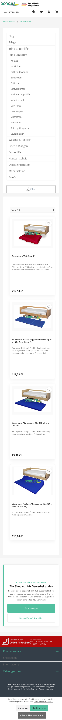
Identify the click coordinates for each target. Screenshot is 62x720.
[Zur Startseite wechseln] (10, 4)
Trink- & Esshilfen (19, 48)
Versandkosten (49, 684)
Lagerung (16, 105)
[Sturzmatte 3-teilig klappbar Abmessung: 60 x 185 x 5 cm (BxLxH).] (32, 316)
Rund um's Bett (18, 55)
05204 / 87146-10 (20, 642)
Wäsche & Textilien (20, 139)
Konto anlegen (31, 608)
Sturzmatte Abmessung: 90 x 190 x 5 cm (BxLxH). (30, 424)
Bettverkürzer (18, 88)
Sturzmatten (17, 133)
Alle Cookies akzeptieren (32, 715)
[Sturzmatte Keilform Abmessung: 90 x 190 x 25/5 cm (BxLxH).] (32, 481)
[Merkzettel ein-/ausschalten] (49, 223)
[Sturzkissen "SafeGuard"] (32, 233)
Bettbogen (16, 77)
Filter (33, 189)
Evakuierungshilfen (21, 94)
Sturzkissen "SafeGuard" (23, 256)
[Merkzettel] (41, 12)
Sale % (12, 177)
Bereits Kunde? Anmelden (31, 618)
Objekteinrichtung (19, 165)
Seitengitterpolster (21, 128)
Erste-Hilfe (15, 152)
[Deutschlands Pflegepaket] (30, 4)
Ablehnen (23, 708)
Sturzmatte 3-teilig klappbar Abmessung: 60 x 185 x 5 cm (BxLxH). (32, 340)
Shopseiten (10, 658)
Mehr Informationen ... (43, 701)
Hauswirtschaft (18, 158)
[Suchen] (34, 12)
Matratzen (16, 116)
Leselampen (17, 111)
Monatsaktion (17, 171)
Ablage (14, 60)
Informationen (12, 664)
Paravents (16, 122)
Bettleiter (16, 83)
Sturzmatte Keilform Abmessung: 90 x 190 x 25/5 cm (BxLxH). (32, 505)
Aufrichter (16, 66)
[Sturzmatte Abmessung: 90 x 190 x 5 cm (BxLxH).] (32, 400)
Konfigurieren (39, 708)
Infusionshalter (19, 100)
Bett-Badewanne (19, 71)
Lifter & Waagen (18, 146)
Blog (11, 36)
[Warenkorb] (56, 12)
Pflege (12, 42)
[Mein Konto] (49, 12)
